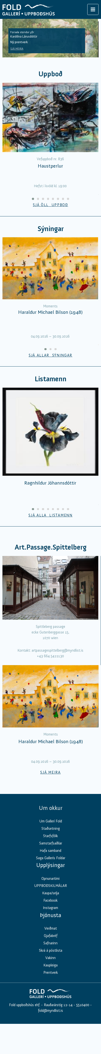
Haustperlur (50, 166)
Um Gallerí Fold (50, 821)
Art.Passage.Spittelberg (51, 547)
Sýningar (51, 228)
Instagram (50, 908)
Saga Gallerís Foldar (50, 858)
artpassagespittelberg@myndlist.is (57, 650)
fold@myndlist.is (50, 1010)
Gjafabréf (50, 936)
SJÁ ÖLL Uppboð (50, 205)
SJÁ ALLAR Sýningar (50, 355)
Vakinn (50, 958)
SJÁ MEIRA (16, 48)
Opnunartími (50, 878)
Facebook (50, 900)
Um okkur (50, 807)
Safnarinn (50, 943)
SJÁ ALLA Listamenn (50, 515)
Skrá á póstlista (50, 950)
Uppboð (50, 74)
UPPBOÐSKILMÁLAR (50, 885)
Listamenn (50, 379)
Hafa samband (50, 850)
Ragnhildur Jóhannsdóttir (50, 483)
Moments (50, 306)
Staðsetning (50, 828)
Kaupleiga (50, 965)
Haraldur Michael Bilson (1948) (50, 312)
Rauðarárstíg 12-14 (58, 1005)
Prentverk (50, 972)
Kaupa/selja (50, 893)
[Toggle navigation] (92, 9)
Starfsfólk (50, 836)
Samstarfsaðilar (50, 843)
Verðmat (50, 928)
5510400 (82, 1005)
